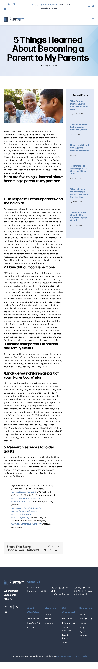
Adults (48, 619)
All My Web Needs (80, 656)
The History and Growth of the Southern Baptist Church (78, 216)
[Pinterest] (50, 549)
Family (48, 614)
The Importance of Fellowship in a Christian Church (79, 127)
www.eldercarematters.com (24, 511)
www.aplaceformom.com (23, 492)
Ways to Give (85, 619)
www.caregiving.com (21, 514)
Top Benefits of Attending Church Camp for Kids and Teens (79, 169)
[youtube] (5, 9)
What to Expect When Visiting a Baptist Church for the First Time (79, 193)
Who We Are (33, 618)
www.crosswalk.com (21, 501)
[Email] (56, 549)
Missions (49, 623)
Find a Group (68, 623)
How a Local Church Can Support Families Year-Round (80, 147)
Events (82, 623)
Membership (68, 618)
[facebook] (5, 4)
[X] (48, 546)
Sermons (83, 614)
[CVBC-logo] (14, 17)
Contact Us (32, 627)
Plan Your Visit (34, 623)
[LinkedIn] (58, 546)
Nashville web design (64, 656)
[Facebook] (44, 546)
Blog (81, 627)
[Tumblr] (45, 549)
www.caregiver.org (20, 517)
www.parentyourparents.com (25, 498)
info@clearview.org (60, 594)
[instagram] (9, 4)
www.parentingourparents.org (26, 508)
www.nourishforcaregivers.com (26, 524)
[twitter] (14, 4)
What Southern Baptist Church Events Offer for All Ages (79, 104)
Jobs (64, 642)
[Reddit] (53, 546)
